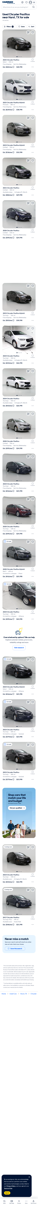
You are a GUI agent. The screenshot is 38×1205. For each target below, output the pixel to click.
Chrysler (34, 994)
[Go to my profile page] (32, 2)
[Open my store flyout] (22, 2)
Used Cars (13, 994)
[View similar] (28, 32)
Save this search (16, 949)
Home (4, 994)
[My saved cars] (26, 2)
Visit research (19, 648)
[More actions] (32, 67)
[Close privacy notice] (29, 1176)
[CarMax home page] (8, 2)
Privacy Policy (11, 1186)
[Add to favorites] (33, 32)
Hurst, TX (23, 994)
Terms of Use (8, 1188)
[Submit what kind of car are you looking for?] (34, 7)
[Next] (33, 43)
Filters (10, 26)
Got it (7, 1193)
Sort (32, 26)
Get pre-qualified (16, 808)
